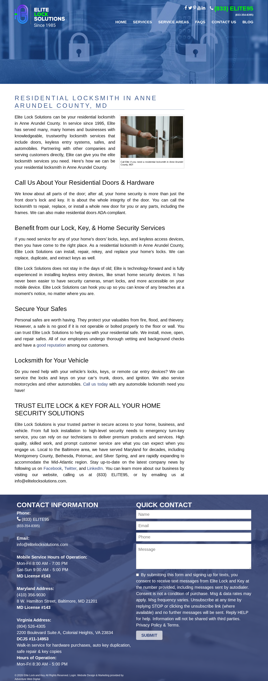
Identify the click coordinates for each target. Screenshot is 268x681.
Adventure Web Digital (27, 679)
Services (142, 22)
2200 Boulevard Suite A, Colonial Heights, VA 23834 (65, 632)
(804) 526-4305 (31, 626)
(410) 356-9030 (31, 595)
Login (73, 675)
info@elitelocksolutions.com (42, 544)
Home (121, 22)
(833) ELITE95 (233, 10)
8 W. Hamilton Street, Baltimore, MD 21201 (57, 601)
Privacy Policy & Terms (157, 625)
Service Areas (173, 22)
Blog (247, 22)
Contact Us (224, 22)
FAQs (200, 22)
